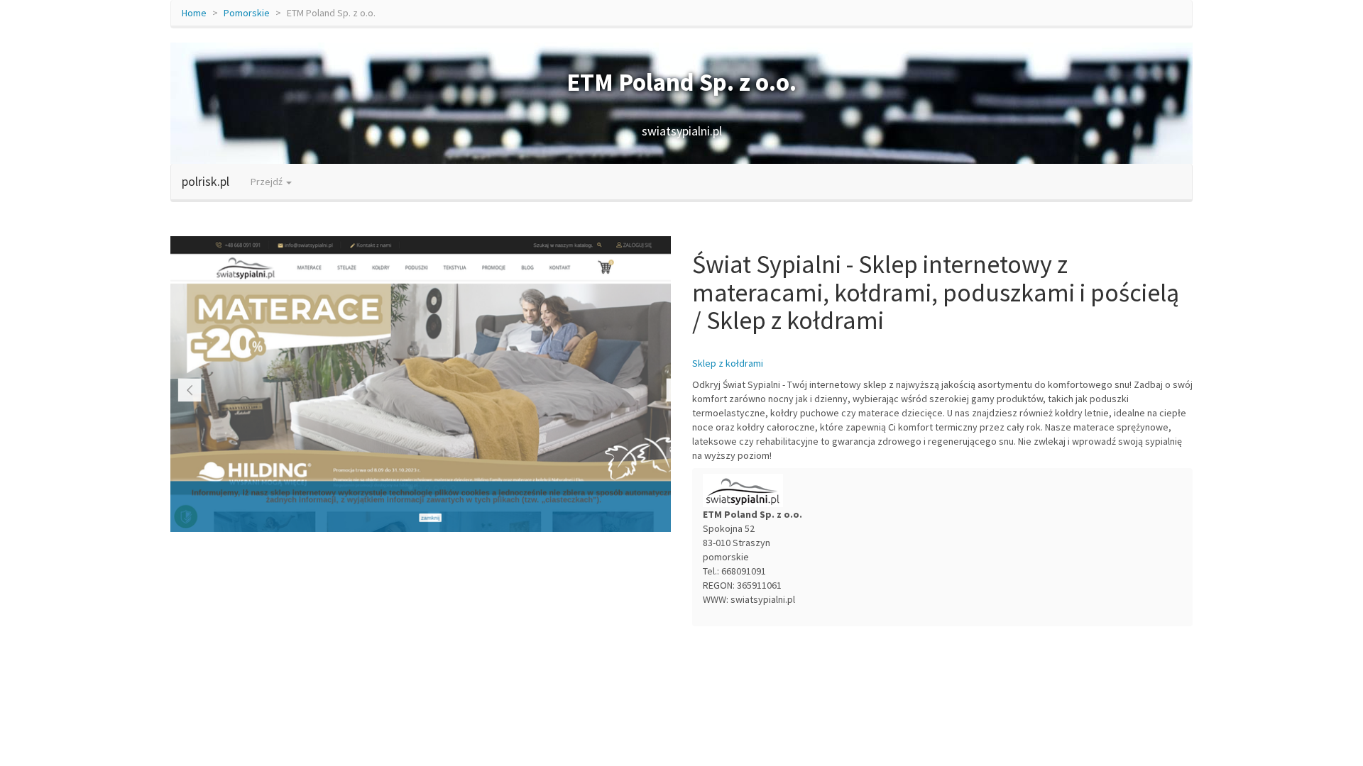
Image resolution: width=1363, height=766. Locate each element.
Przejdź (268, 181)
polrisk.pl (205, 181)
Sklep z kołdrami (727, 363)
